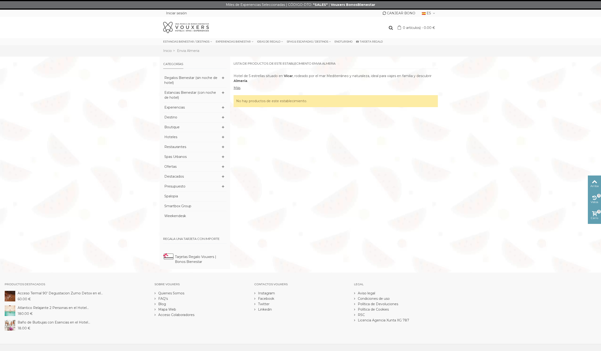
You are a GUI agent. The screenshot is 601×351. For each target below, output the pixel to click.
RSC (361, 315)
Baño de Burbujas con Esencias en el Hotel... (54, 322)
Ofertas (170, 166)
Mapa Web (166, 309)
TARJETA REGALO (371, 41)
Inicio (167, 51)
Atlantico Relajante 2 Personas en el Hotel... (53, 308)
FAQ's (162, 298)
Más (237, 88)
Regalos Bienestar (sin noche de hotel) (190, 80)
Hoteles (170, 137)
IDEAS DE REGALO (268, 41)
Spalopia (171, 196)
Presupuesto (174, 186)
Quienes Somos (170, 293)
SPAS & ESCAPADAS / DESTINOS (307, 41)
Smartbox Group (177, 206)
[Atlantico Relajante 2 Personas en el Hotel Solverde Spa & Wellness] (10, 310)
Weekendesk (175, 216)
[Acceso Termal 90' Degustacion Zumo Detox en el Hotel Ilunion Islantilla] (10, 296)
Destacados (174, 176)
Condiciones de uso (373, 298)
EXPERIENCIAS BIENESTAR (233, 41)
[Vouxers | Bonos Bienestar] (186, 27)
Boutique (172, 127)
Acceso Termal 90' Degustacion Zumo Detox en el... (60, 293)
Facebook (265, 298)
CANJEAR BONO (401, 13)
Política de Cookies (373, 309)
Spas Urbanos (175, 157)
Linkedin (264, 309)
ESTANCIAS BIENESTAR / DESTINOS (186, 41)
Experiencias (174, 107)
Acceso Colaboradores (175, 315)
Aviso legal (366, 293)
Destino (170, 117)
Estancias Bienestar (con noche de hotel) (190, 95)
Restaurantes (175, 147)
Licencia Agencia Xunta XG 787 (383, 320)
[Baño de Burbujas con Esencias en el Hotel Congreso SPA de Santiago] (10, 325)
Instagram (266, 293)
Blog (161, 304)
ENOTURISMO (343, 41)
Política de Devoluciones (377, 304)
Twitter (263, 304)
